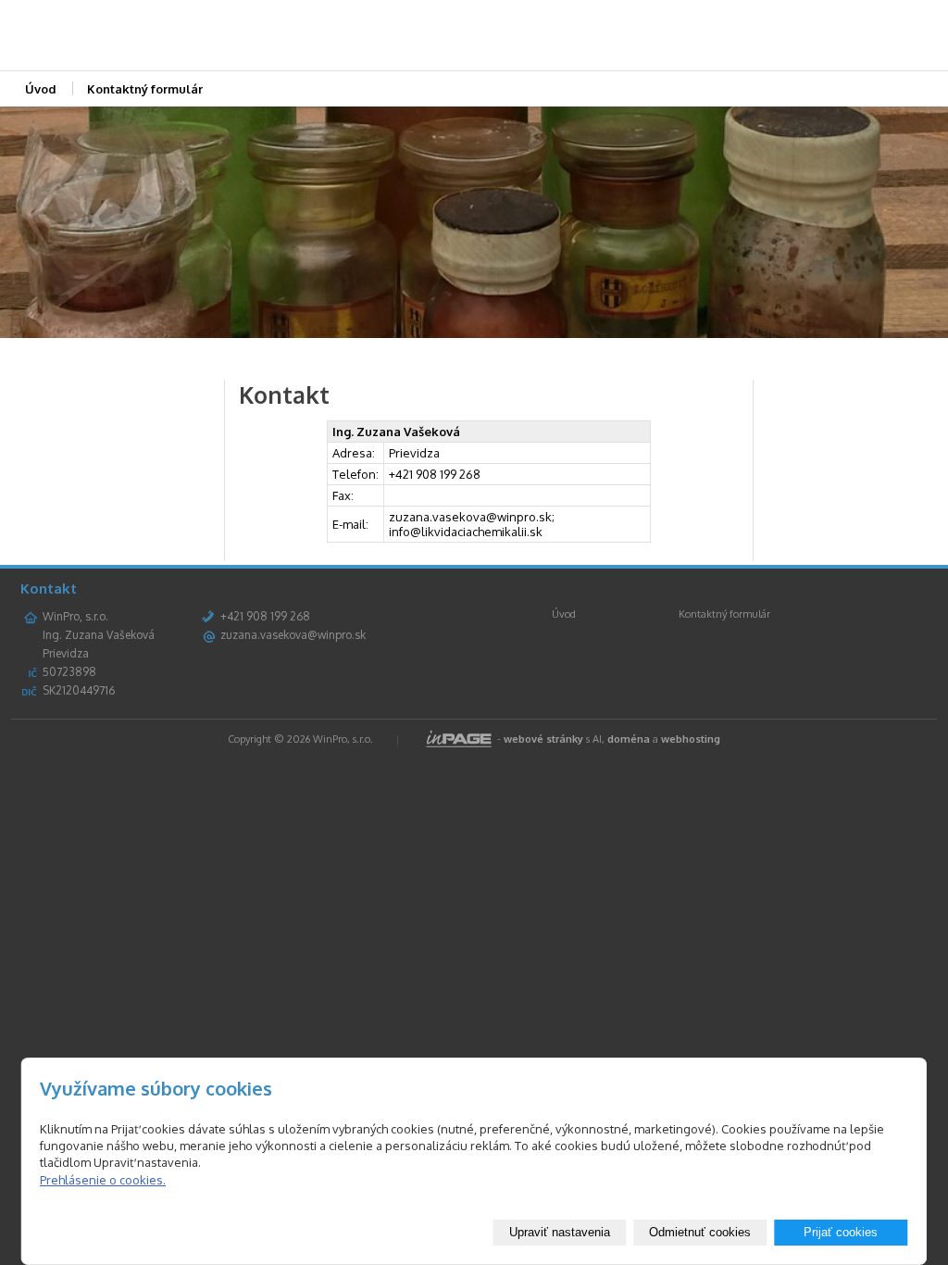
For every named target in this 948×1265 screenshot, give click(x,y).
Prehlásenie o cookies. (103, 1179)
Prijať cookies (841, 1232)
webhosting (690, 739)
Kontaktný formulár (145, 88)
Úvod (40, 88)
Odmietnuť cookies (700, 1232)
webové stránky (543, 739)
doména (628, 739)
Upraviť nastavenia (559, 1232)
